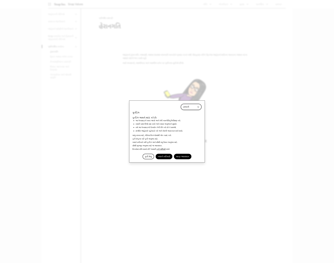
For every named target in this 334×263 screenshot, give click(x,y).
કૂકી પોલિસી (161, 149)
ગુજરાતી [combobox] (186, 107)
